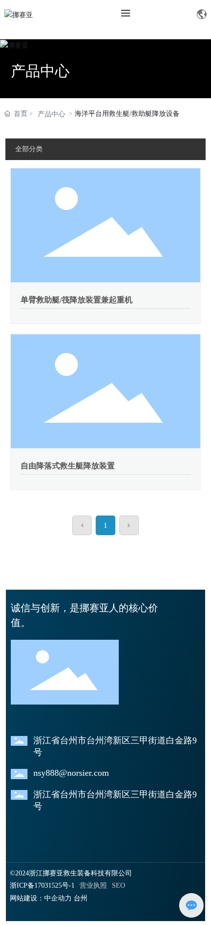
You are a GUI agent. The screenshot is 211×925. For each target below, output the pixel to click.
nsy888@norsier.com (71, 773)
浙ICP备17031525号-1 (42, 885)
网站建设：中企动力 (41, 898)
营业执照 (93, 885)
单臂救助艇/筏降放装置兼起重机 (76, 300)
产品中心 (40, 71)
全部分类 (29, 149)
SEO (118, 885)
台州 (80, 898)
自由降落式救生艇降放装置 (68, 466)
